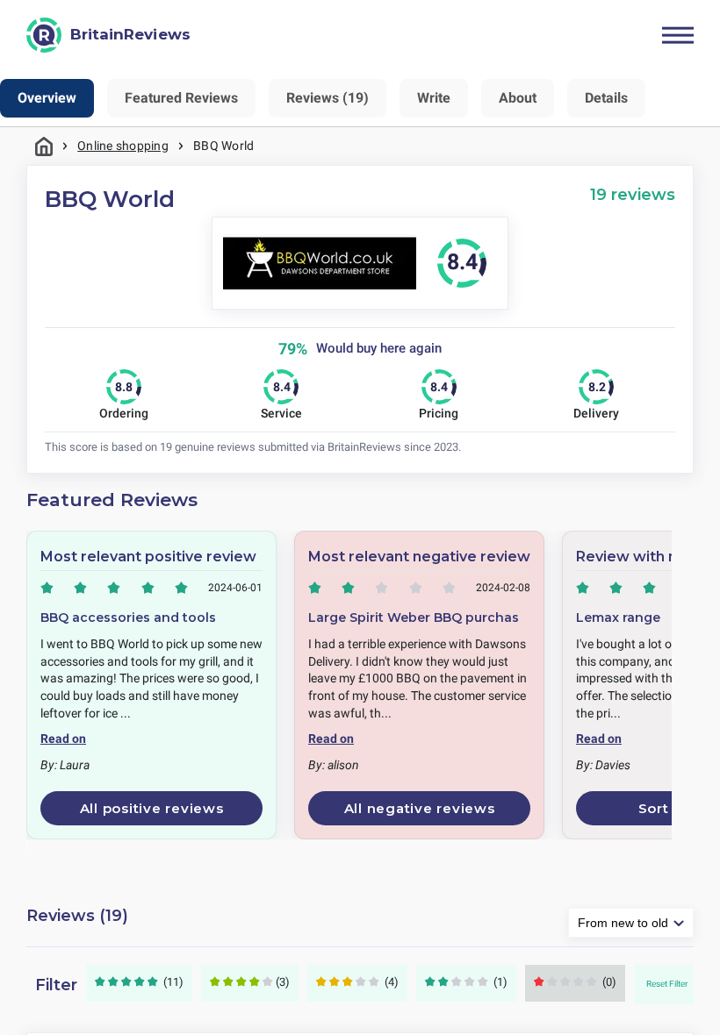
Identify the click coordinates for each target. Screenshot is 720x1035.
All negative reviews (419, 808)
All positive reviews (152, 808)
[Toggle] (678, 35)
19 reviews (632, 194)
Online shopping (123, 146)
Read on (63, 739)
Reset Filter (667, 984)
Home (44, 146)
